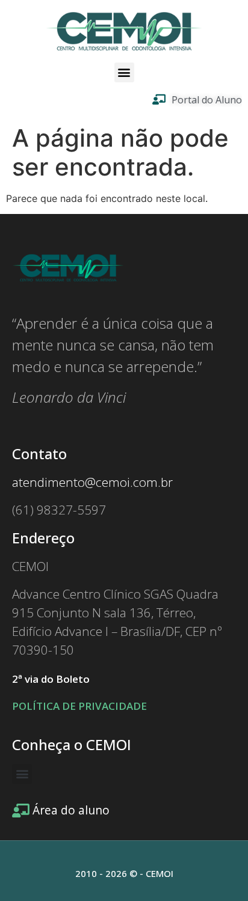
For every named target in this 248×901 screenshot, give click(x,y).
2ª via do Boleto (51, 679)
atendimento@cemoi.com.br (92, 482)
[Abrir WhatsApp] (218, 870)
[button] (124, 72)
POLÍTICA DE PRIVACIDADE (79, 706)
